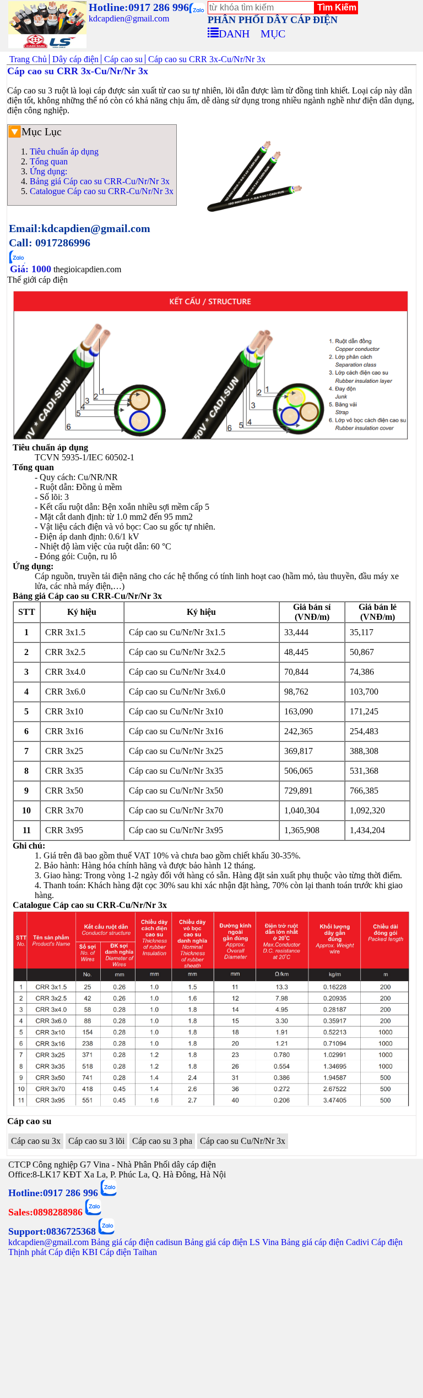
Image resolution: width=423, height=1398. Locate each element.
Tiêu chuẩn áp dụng (64, 151)
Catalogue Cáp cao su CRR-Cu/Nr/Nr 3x (101, 191)
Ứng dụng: (48, 171)
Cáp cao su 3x (36, 1141)
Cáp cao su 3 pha (162, 1141)
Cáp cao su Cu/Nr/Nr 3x (242, 1141)
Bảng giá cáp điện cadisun (136, 1242)
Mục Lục (41, 131)
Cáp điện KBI (72, 1252)
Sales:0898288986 (45, 1212)
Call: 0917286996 (49, 242)
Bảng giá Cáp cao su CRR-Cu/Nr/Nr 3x (100, 181)
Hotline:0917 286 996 (139, 7)
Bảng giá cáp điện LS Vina (232, 1242)
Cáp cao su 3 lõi (96, 1141)
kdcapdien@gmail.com (129, 18)
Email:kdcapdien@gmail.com (79, 228)
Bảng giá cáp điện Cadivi (325, 1242)
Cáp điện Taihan (128, 1252)
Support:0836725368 (52, 1231)
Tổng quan (49, 161)
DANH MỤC (252, 31)
